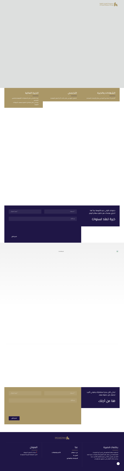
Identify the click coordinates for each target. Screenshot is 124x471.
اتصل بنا (75, 455)
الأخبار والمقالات (56, 453)
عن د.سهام (74, 453)
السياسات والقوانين (72, 458)
